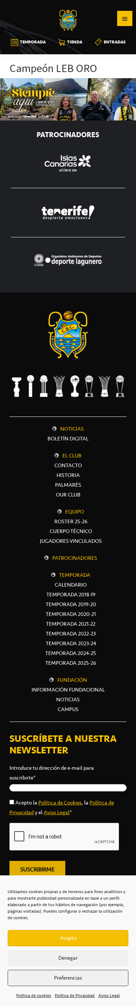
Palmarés (68, 485)
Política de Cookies (60, 802)
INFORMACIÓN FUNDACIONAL (68, 689)
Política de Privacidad (75, 995)
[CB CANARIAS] (68, 5)
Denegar (68, 958)
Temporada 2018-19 (70, 594)
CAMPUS (68, 709)
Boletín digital (68, 438)
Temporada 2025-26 (70, 663)
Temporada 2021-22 (70, 624)
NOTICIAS (68, 699)
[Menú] (124, 18)
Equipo (74, 511)
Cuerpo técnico (71, 531)
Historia (68, 475)
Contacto (68, 465)
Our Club (68, 494)
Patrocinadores (74, 558)
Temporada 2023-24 (71, 643)
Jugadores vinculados (71, 541)
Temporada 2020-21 (71, 614)
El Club (72, 455)
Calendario (71, 584)
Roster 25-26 (70, 521)
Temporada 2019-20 (71, 604)
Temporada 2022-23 (71, 633)
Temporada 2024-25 (70, 653)
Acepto (68, 938)
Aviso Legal (109, 995)
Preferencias (68, 977)
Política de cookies (33, 995)
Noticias (72, 428)
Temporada (74, 575)
